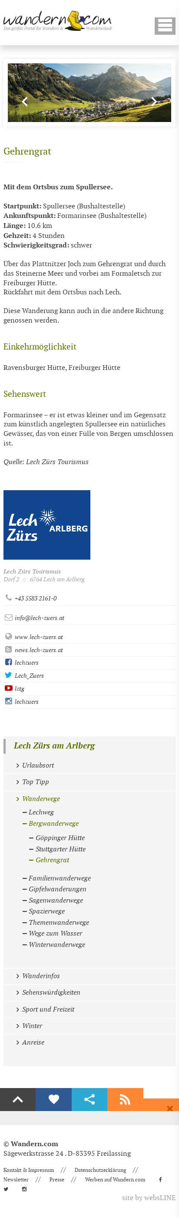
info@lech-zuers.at (38, 618)
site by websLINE (149, 1198)
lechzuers (26, 662)
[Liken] (53, 1099)
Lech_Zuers (28, 675)
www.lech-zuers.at (38, 637)
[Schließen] (170, 1109)
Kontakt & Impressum (28, 1170)
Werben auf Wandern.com (115, 1180)
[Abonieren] (125, 1099)
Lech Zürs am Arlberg (54, 746)
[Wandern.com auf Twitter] (8, 1189)
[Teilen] (89, 1099)
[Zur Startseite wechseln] (57, 20)
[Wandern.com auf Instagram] (27, 1189)
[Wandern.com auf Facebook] (163, 1180)
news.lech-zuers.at (38, 650)
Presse (57, 1180)
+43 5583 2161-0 (34, 598)
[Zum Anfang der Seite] (18, 1099)
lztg (18, 689)
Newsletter (16, 1180)
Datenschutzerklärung (100, 1170)
